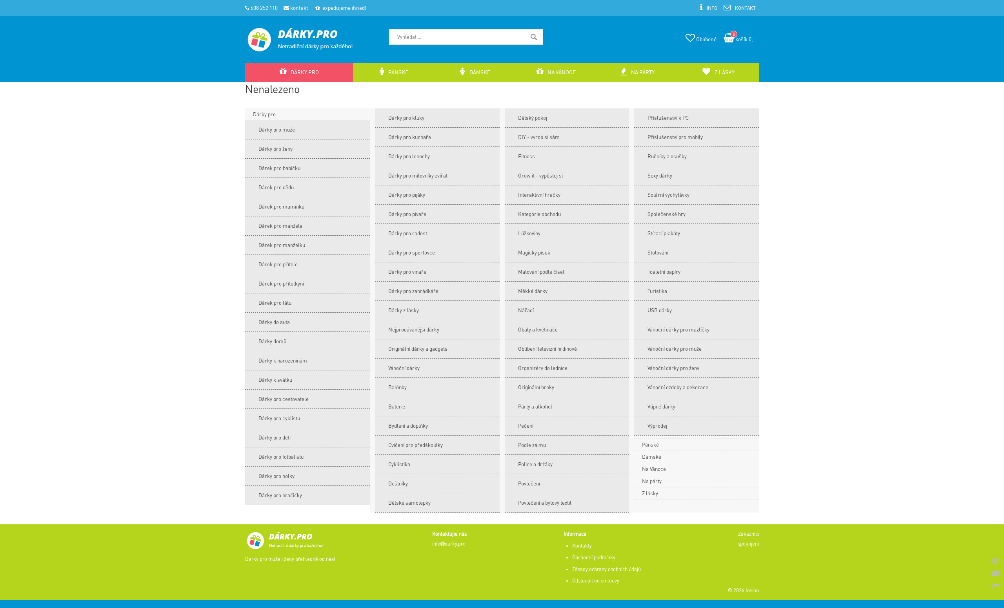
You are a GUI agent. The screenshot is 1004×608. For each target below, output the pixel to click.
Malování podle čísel (541, 271)
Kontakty (582, 545)
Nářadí (526, 310)
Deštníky (398, 483)
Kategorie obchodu (539, 214)
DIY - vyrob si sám (539, 137)
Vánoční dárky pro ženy (673, 367)
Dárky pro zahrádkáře (413, 291)
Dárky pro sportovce (411, 252)
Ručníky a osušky (667, 156)
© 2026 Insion (743, 590)
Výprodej (657, 425)
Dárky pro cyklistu (279, 418)
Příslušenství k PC (668, 117)
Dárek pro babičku (279, 168)
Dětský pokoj (532, 117)
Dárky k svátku (275, 379)
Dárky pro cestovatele (283, 399)
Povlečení (529, 483)
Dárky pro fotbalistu (281, 456)
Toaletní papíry (664, 271)
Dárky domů (272, 341)
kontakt (298, 7)
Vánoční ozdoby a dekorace (678, 387)
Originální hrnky (536, 387)
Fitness (526, 156)
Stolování (658, 252)
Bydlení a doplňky (408, 425)
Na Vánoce (654, 468)
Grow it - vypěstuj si (540, 175)
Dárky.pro (264, 114)
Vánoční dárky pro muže (675, 348)
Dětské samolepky (409, 502)
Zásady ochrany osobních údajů (606, 569)
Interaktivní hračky (539, 194)
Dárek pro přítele (278, 264)
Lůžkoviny (529, 233)
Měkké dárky (532, 291)
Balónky (397, 387)
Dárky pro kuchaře (409, 137)
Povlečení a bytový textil (544, 502)
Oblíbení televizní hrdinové (547, 348)
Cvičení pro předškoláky (415, 444)
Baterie (396, 406)
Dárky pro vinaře (407, 271)
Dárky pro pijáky (406, 194)
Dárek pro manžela (280, 225)
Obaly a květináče (538, 329)
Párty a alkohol (535, 406)
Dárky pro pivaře (407, 214)
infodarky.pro (449, 543)
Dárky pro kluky (406, 117)
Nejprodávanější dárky (413, 329)
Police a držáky (535, 464)
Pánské (650, 444)
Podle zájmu (532, 444)
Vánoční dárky (404, 367)
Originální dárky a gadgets (417, 348)
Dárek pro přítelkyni (281, 283)
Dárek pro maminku (281, 206)
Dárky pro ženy (275, 148)
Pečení (525, 425)
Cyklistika (399, 464)
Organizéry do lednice (542, 367)
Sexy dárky (660, 175)
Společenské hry (667, 214)
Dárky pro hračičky (280, 495)
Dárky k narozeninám (282, 360)
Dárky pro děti (274, 437)
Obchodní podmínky (593, 557)
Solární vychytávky (668, 194)
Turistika (657, 291)
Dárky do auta (274, 322)
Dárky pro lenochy (409, 156)
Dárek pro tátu (274, 302)
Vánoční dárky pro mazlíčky (678, 329)
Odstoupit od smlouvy (595, 580)
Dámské (651, 456)
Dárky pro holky (276, 475)
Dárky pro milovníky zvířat (417, 175)
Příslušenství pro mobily (675, 137)
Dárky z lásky (403, 310)
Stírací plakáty (664, 233)
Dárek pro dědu (276, 187)
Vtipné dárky (661, 406)
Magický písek (534, 252)
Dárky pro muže (276, 129)
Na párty (652, 481)
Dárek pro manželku (281, 245)
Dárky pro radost (407, 233)
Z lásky (650, 493)
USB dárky (660, 310)
